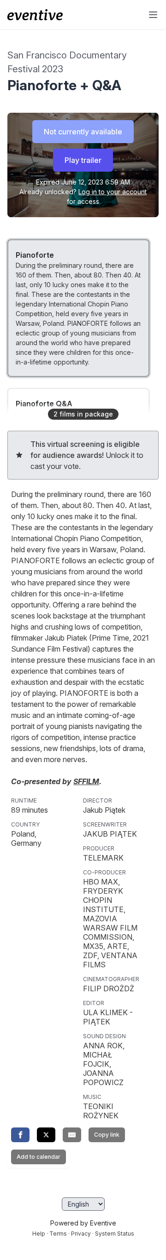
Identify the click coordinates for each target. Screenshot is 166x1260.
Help (38, 1233)
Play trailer (83, 160)
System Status (114, 1233)
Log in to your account (112, 192)
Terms (58, 1233)
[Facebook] (20, 1134)
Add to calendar (38, 1156)
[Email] (72, 1134)
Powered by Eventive (83, 1223)
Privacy (81, 1233)
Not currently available (83, 131)
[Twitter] (46, 1134)
